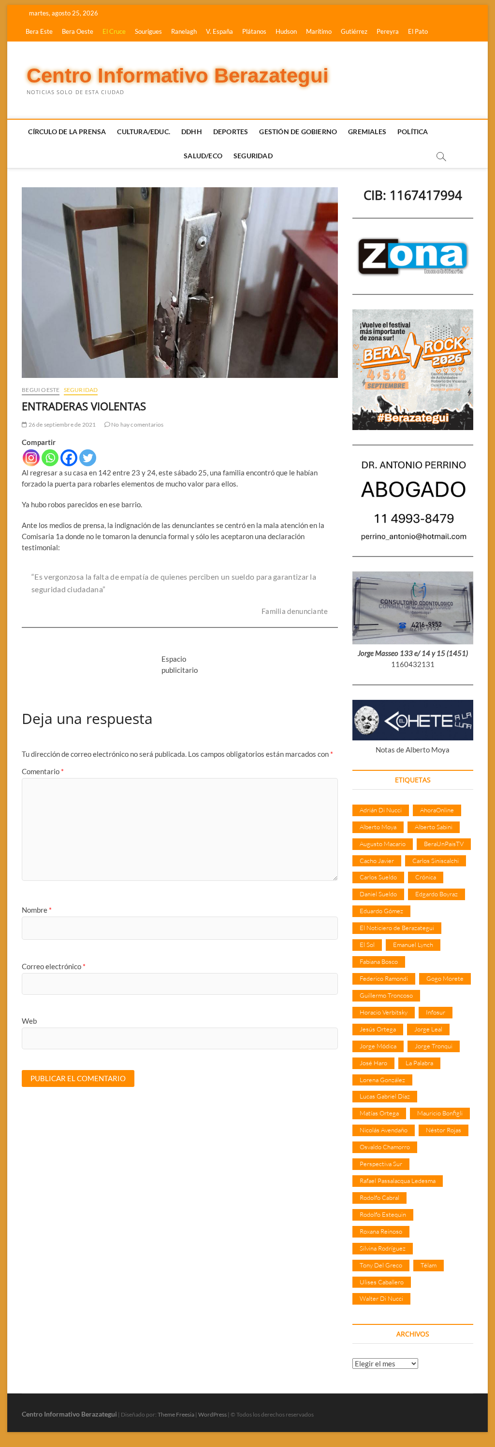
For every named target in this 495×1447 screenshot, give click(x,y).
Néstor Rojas (443, 1130)
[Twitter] (87, 457)
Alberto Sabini (433, 827)
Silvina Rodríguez (383, 1248)
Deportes (230, 131)
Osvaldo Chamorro (385, 1147)
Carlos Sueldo (378, 877)
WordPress (212, 1414)
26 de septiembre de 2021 (61, 424)
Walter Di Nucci (381, 1298)
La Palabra (419, 1063)
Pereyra (388, 31)
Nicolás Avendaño (384, 1130)
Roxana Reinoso (381, 1231)
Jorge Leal (428, 1029)
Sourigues (148, 31)
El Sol (367, 944)
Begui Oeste (40, 389)
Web (29, 1020)
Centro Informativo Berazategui (178, 75)
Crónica (425, 877)
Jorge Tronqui (433, 1046)
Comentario (43, 771)
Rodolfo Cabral (379, 1197)
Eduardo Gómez (381, 911)
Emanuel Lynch (413, 944)
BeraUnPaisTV (444, 844)
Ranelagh (184, 31)
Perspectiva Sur (381, 1164)
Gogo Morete (445, 978)
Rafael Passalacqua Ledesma (398, 1180)
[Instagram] (31, 457)
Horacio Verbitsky (384, 1012)
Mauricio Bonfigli (440, 1113)
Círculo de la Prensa (67, 131)
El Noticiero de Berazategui (397, 928)
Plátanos (254, 31)
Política (412, 131)
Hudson (286, 31)
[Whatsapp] (50, 457)
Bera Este (39, 31)
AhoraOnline (437, 810)
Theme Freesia (176, 1414)
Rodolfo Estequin (383, 1214)
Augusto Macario (383, 844)
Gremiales (367, 131)
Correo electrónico (54, 966)
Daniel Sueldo (378, 894)
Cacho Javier (377, 860)
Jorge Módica (378, 1046)
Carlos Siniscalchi (435, 860)
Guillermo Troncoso (386, 995)
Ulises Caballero (382, 1282)
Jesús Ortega (378, 1029)
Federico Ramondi (384, 978)
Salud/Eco (203, 156)
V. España (219, 31)
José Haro (373, 1063)
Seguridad (253, 156)
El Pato (418, 31)
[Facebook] (68, 457)
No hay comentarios (137, 424)
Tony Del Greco (381, 1265)
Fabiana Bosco (379, 961)
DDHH (191, 131)
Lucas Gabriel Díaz (385, 1096)
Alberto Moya (378, 827)
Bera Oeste (77, 31)
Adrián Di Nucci (381, 810)
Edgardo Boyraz (436, 894)
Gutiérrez (354, 31)
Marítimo (319, 31)
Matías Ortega (379, 1113)
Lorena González (382, 1080)
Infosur (435, 1012)
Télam (429, 1265)
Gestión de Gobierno (298, 131)
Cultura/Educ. (143, 131)
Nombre (37, 909)
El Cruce (114, 31)
